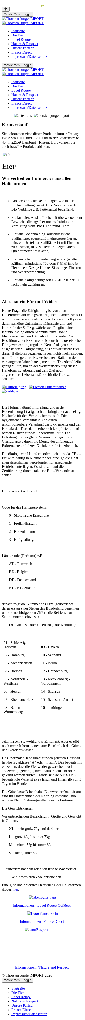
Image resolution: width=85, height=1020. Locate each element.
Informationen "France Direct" (42, 922)
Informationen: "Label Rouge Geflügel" (42, 905)
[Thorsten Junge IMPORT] (23, 21)
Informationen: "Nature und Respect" (42, 967)
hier (15, 889)
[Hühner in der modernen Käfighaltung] (14, 387)
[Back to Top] (6, 9)
